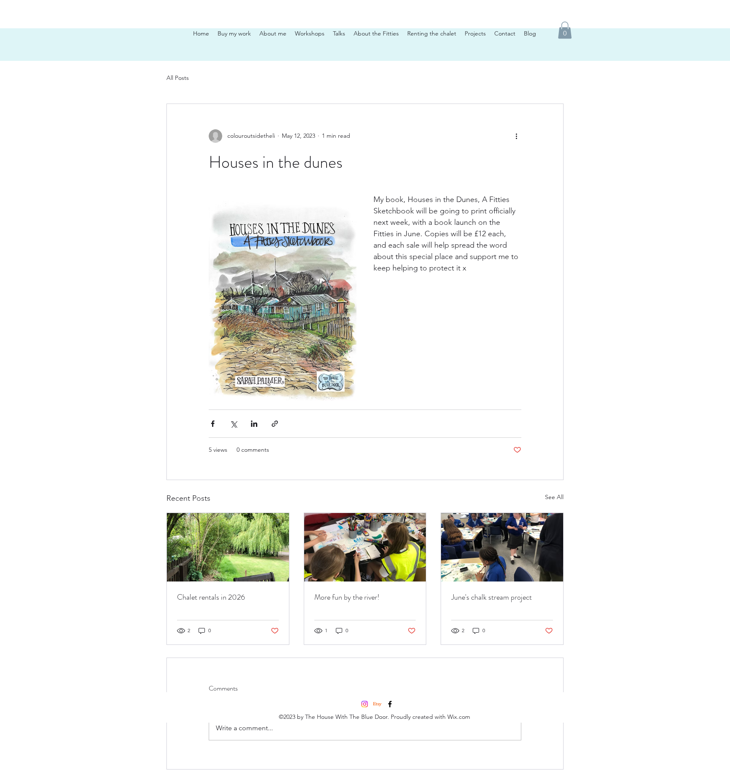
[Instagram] (364, 704)
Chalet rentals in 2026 (211, 597)
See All (554, 497)
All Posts (177, 78)
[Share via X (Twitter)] (233, 424)
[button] (565, 30)
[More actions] (516, 136)
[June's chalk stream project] (502, 547)
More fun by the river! (346, 597)
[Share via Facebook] (213, 424)
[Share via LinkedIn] (254, 424)
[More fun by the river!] (365, 547)
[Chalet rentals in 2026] (228, 547)
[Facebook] (390, 704)
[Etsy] (377, 704)
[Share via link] (275, 424)
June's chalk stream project (491, 597)
